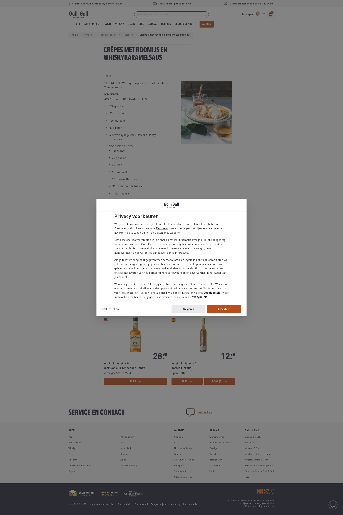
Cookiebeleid (211, 293)
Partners (162, 228)
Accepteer (224, 309)
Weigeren (188, 309)
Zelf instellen (110, 309)
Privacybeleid (198, 297)
